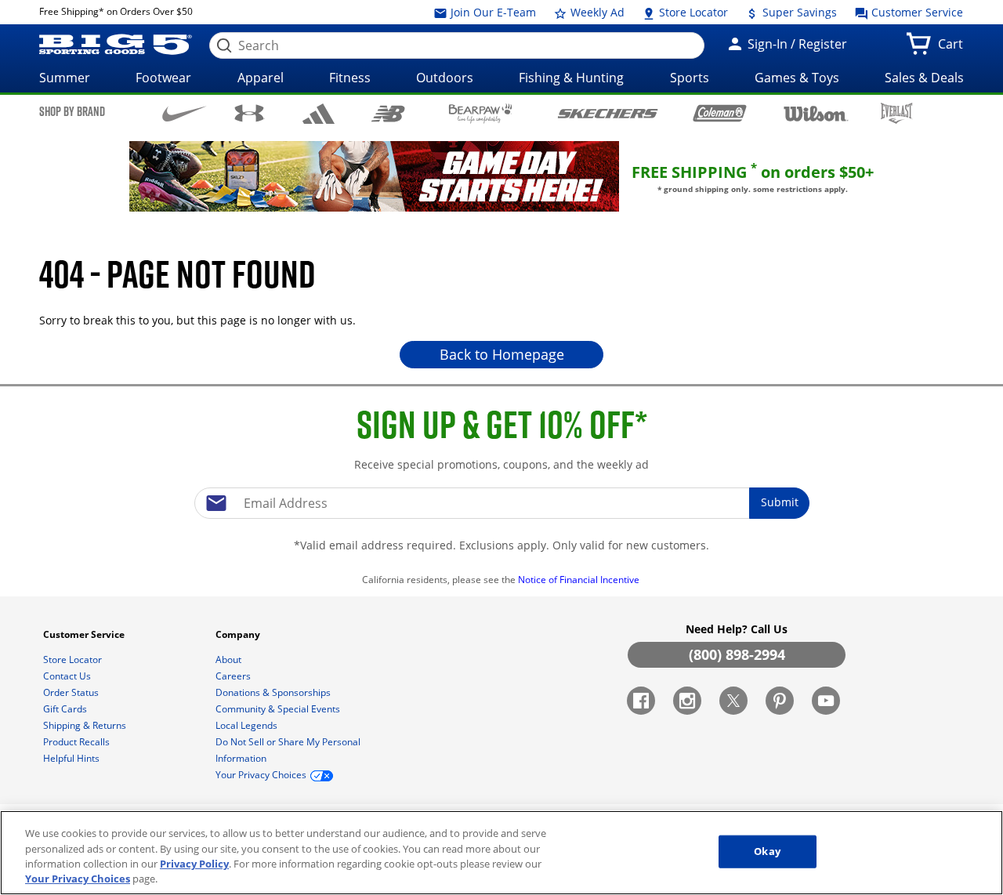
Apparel (260, 77)
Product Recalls (77, 741)
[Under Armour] (250, 112)
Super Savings (798, 12)
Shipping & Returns (86, 725)
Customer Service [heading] (85, 634)
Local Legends (247, 725)
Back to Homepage (502, 354)
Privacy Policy (194, 864)
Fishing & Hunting (571, 77)
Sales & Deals (924, 77)
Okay (767, 851)
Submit (779, 502)
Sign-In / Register (795, 44)
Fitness (350, 77)
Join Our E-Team (491, 12)
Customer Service (915, 12)
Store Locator (692, 12)
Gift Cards (66, 709)
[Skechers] (607, 111)
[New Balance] (387, 112)
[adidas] (318, 113)
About (229, 659)
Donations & (273, 692)
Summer (64, 77)
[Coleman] (719, 112)
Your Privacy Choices (77, 878)
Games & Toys (797, 77)
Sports (689, 77)
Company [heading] (239, 634)
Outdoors (444, 77)
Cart (953, 48)
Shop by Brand (72, 111)
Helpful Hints (72, 758)
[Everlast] (897, 113)
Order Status (72, 692)
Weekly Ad (596, 12)
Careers (234, 676)
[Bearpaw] (480, 113)
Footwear (163, 77)
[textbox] (501, 503)
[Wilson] (816, 112)
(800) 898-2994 (737, 654)
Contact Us (68, 676)
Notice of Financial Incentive (580, 579)
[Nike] (184, 112)
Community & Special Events (278, 709)
